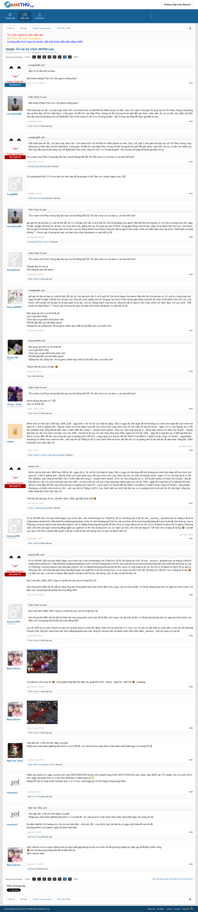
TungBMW (31, 193)
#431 (191, 503)
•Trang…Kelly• (32, 409)
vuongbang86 (32, 121)
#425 (191, 237)
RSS (192, 908)
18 (44, 57)
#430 (191, 450)
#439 (191, 832)
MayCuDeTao (32, 687)
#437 (191, 760)
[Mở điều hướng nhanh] (190, 28)
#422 (191, 121)
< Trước (27, 57)
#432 (191, 538)
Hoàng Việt (31, 371)
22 (65, 57)
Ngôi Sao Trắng (33, 760)
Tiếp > (76, 57)
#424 (191, 193)
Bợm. (30, 376)
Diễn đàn (24, 18)
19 (49, 57)
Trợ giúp (177, 909)
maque (29, 450)
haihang (31, 242)
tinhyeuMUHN (32, 330)
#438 (191, 792)
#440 (191, 864)
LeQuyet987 (60, 455)
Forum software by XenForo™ (27, 909)
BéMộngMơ (47, 166)
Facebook (39, 18)
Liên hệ (169, 909)
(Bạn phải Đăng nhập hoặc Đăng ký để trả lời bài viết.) (172, 879)
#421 (191, 83)
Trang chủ (10, 18)
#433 (191, 595)
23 (70, 57)
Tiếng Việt (151, 909)
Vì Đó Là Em (47, 455)
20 (54, 57)
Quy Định (160, 909)
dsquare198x (32, 538)
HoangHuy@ (33, 166)
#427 (191, 330)
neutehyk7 (31, 792)
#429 (191, 409)
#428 (191, 371)
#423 (191, 162)
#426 (191, 274)
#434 (191, 636)
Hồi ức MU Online (24, 52)
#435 (191, 687)
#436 (191, 728)
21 (59, 57)
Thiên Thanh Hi (46, 52)
